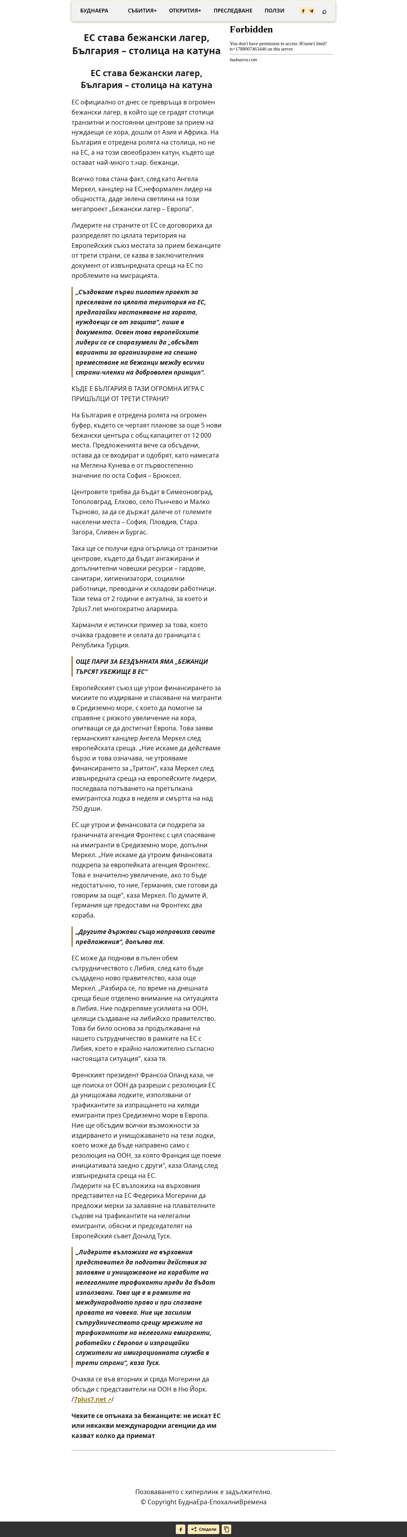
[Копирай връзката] (226, 1529)
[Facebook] (303, 10)
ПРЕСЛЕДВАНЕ (233, 10)
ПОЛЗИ (275, 10)
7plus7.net (90, 1399)
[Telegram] (311, 10)
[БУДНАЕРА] (94, 10)
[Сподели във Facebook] (180, 1529)
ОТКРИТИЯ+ (185, 10)
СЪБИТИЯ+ (142, 10)
